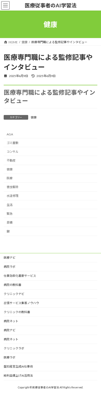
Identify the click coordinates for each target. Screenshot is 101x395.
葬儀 (10, 222)
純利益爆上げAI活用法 (18, 375)
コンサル (12, 151)
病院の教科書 (12, 285)
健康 (34, 117)
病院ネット (11, 321)
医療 (10, 178)
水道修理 (12, 196)
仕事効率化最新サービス (20, 276)
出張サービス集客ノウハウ (21, 303)
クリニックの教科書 (17, 312)
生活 (10, 205)
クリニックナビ (14, 294)
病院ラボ (9, 266)
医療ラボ (9, 357)
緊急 (10, 214)
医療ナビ (9, 257)
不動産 (11, 160)
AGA (10, 134)
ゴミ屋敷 (12, 143)
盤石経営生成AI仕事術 (18, 366)
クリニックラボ (14, 348)
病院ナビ (9, 330)
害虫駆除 (12, 187)
